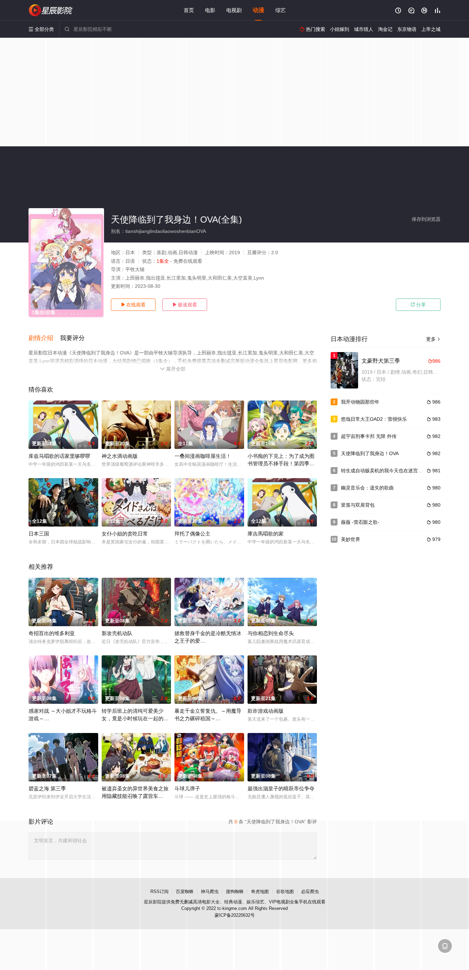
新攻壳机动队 (117, 633)
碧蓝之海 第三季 (47, 788)
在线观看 (133, 304)
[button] (44, 338)
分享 (418, 304)
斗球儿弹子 (187, 788)
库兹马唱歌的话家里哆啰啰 (59, 456)
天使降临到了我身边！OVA (370, 453)
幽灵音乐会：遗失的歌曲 (367, 487)
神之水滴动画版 (120, 456)
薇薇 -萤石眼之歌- (360, 522)
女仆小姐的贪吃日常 (125, 534)
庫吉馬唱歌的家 (266, 534)
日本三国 (38, 534)
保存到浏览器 (426, 219)
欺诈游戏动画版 (266, 711)
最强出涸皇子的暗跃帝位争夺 (281, 788)
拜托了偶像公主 (192, 534)
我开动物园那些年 (360, 402)
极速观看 (184, 304)
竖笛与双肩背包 (358, 505)
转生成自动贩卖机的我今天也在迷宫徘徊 (384, 470)
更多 (433, 339)
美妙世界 (350, 539)
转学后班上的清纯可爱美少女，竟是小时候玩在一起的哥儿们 (135, 718)
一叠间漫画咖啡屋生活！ (202, 456)
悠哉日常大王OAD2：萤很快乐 (374, 419)
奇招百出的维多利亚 (51, 633)
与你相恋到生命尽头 (271, 633)
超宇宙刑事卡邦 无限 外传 (369, 436)
